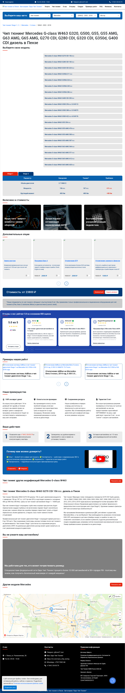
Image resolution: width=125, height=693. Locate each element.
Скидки (80, 7)
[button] (66, 283)
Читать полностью (33, 343)
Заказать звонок (86, 672)
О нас (65, 7)
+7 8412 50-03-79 (27, 435)
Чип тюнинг (56, 7)
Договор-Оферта (86, 652)
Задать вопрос (111, 292)
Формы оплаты (85, 660)
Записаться (99, 292)
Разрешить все (10, 687)
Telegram (23, 469)
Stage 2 (26, 174)
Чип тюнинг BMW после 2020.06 (90, 669)
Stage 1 (10, 174)
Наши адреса (9, 2)
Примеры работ (91, 7)
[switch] (27, 275)
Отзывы (72, 7)
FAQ (101, 7)
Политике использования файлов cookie (28, 683)
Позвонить (12, 469)
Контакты (117, 7)
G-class (32, 25)
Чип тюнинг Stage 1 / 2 (11, 25)
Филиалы (108, 7)
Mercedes (24, 25)
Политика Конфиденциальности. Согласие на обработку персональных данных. (95, 656)
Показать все (116, 481)
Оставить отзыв (13, 346)
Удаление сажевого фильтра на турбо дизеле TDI (93, 664)
